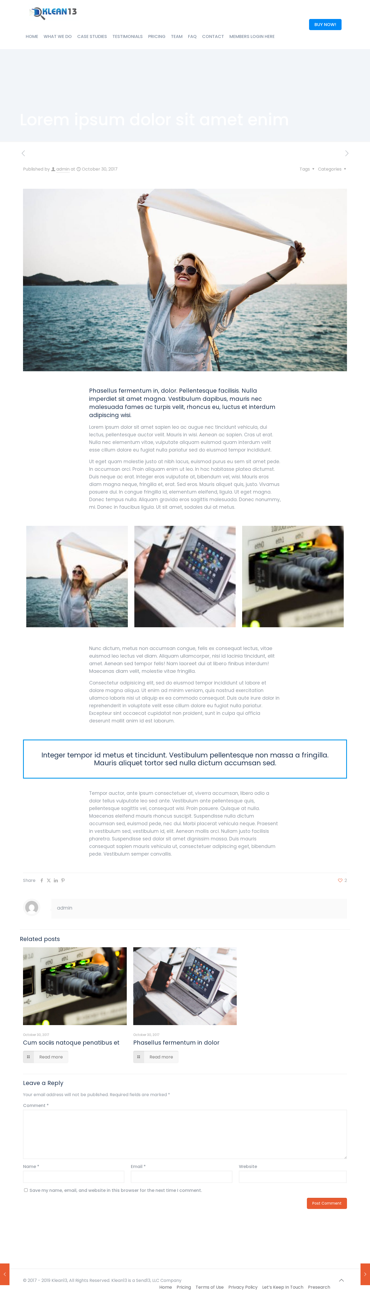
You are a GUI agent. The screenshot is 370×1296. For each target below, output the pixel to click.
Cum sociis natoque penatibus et (71, 1043)
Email (138, 1166)
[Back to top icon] (341, 1280)
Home (165, 1287)
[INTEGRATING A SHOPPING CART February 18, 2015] (4, 1274)
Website (248, 1166)
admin (63, 169)
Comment (36, 1105)
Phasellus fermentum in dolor (176, 1043)
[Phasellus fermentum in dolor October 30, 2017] (365, 1274)
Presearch (319, 1287)
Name (31, 1166)
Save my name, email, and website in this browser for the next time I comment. (116, 1190)
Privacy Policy (243, 1287)
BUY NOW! (325, 24)
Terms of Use (210, 1287)
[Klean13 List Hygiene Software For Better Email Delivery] (53, 12)
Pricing (184, 1287)
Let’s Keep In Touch (282, 1287)
